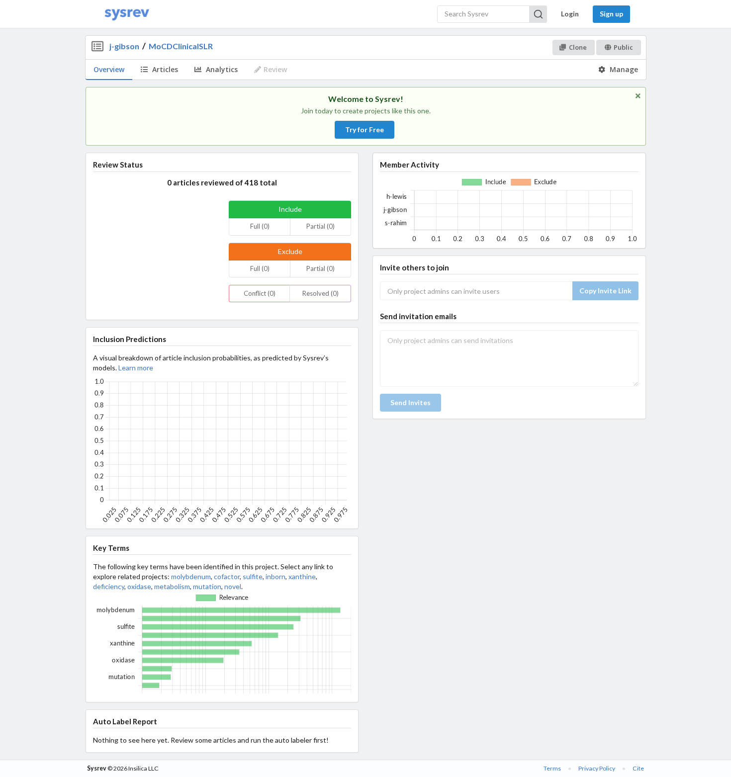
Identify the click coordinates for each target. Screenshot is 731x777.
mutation (207, 586)
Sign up (611, 13)
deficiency (108, 586)
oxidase (139, 586)
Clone (578, 47)
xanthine (302, 576)
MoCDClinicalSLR (181, 46)
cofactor (227, 576)
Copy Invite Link (605, 290)
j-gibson (124, 46)
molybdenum (191, 576)
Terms (552, 768)
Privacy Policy (596, 768)
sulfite (253, 576)
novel (232, 586)
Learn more (135, 367)
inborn (275, 576)
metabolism (172, 586)
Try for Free (364, 129)
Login (570, 13)
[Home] (127, 14)
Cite (638, 768)
